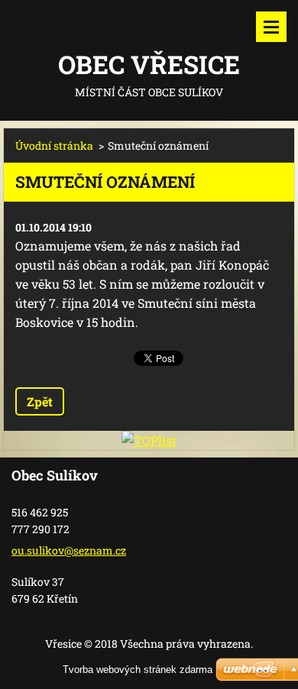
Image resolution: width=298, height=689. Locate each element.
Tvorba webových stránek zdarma (137, 669)
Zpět (40, 401)
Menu (271, 26)
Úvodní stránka (54, 145)
